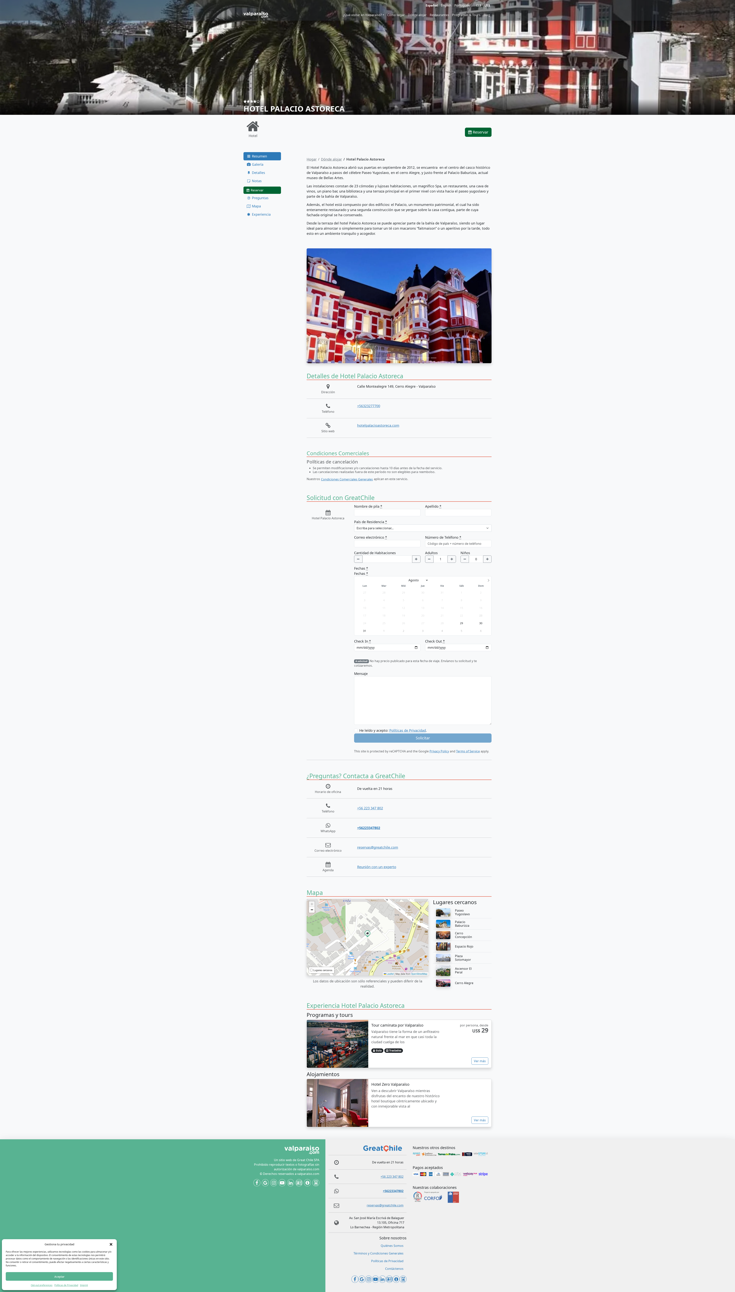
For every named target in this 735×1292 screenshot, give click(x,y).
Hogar (312, 159)
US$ (487, 5)
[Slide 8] (413, 358)
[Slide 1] (365, 358)
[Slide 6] (399, 358)
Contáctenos (394, 1269)
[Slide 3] (378, 358)
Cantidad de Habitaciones (375, 553)
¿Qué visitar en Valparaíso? (362, 15)
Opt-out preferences (41, 1285)
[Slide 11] (433, 358)
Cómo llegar (396, 15)
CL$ (478, 5)
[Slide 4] (385, 358)
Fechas (361, 568)
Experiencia (261, 214)
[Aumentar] (416, 559)
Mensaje (361, 673)
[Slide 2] (371, 358)
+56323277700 (368, 406)
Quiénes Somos (392, 1246)
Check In (362, 641)
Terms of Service (468, 751)
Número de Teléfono (443, 537)
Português (462, 5)
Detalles (258, 172)
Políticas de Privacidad (66, 1285)
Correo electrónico (370, 537)
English (446, 5)
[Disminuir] (358, 559)
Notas (256, 181)
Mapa (256, 206)
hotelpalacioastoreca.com (378, 425)
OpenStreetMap (419, 973)
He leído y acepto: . (393, 730)
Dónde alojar (417, 15)
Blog (486, 15)
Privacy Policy (439, 751)
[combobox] (423, 528)
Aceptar (59, 1276)
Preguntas (260, 198)
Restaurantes (439, 15)
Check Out (435, 641)
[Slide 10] (427, 358)
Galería (257, 164)
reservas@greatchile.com (377, 847)
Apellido (433, 506)
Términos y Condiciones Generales (378, 1253)
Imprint (84, 1285)
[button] (111, 1244)
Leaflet (390, 973)
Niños (465, 553)
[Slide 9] (420, 358)
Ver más (480, 1061)
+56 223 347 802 (370, 808)
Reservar (480, 132)
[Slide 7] (406, 358)
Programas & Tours (466, 15)
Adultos (431, 553)
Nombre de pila (368, 506)
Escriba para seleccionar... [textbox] (375, 528)
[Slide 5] (392, 358)
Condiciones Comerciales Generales (347, 479)
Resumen (259, 156)
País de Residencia (370, 522)
